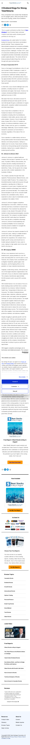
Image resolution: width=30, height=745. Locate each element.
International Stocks (9, 591)
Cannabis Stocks (8, 578)
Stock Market (7, 608)
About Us (18, 716)
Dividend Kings (5, 40)
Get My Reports (15, 567)
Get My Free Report (15, 510)
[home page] (15, 3)
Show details (22, 377)
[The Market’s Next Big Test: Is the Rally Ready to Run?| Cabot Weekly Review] (15, 632)
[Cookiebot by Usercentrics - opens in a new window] (22, 352)
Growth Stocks (8, 586)
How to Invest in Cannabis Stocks (13, 681)
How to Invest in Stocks (10, 672)
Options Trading (8, 595)
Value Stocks (7, 616)
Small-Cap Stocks (9, 603)
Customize (14, 386)
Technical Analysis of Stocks (12, 676)
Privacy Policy (13, 736)
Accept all (15, 381)
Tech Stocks (7, 612)
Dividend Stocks (8, 582)
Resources (4, 716)
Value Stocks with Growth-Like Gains (14, 668)
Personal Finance (8, 599)
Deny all (15, 391)
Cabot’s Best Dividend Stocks (12, 657)
